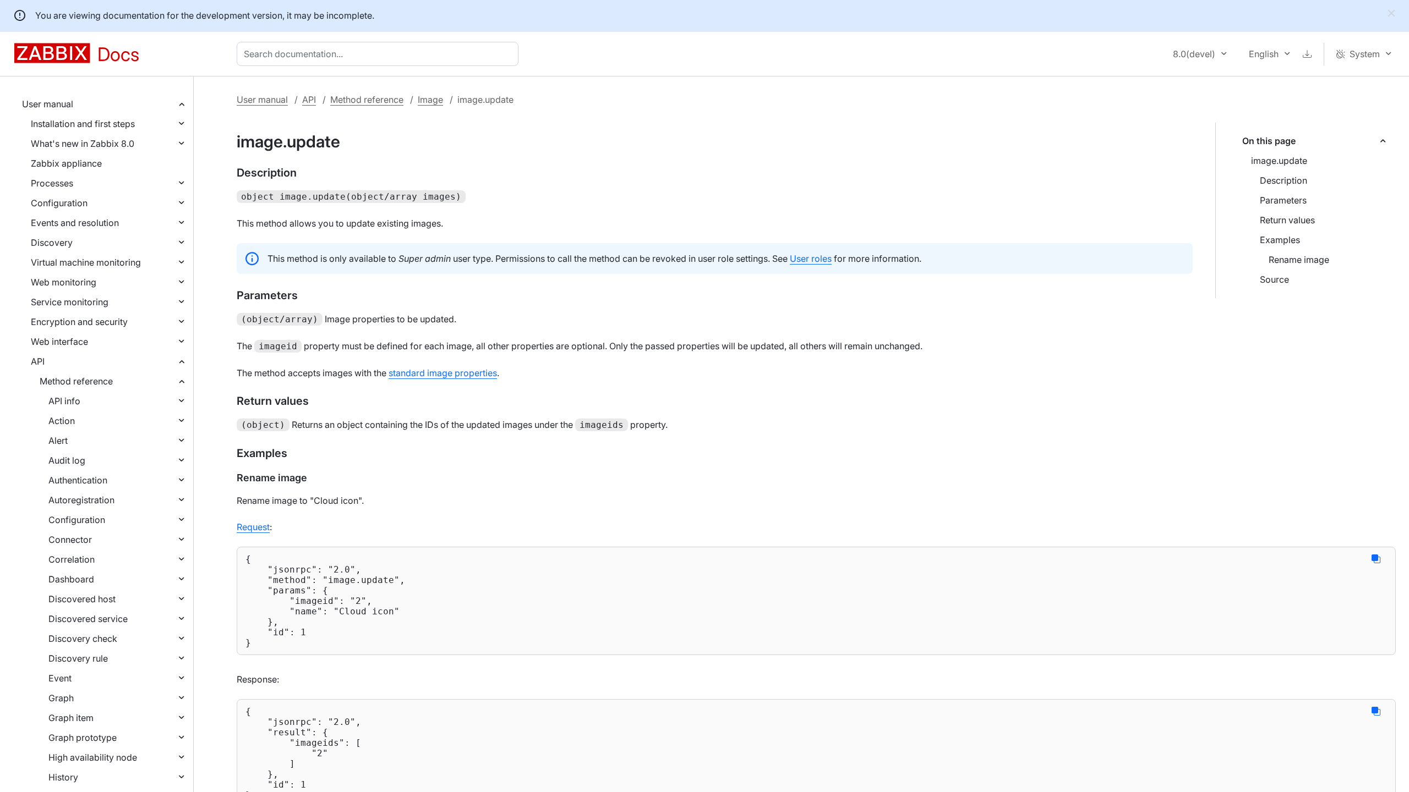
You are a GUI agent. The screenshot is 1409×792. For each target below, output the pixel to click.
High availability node (92, 757)
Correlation (71, 559)
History (63, 777)
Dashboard (71, 579)
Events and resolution (75, 222)
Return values (1287, 220)
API (38, 361)
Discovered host (82, 598)
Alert (58, 440)
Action (61, 420)
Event (60, 678)
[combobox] (380, 53)
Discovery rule (78, 658)
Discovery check (82, 638)
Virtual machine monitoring (86, 262)
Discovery (52, 242)
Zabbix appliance (66, 163)
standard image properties (443, 372)
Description (1283, 180)
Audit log (66, 460)
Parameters (1283, 200)
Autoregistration (81, 499)
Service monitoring (69, 301)
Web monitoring (63, 282)
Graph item (71, 717)
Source (1274, 279)
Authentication (77, 480)
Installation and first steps (83, 123)
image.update (1279, 160)
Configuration (59, 202)
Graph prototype (82, 737)
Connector (70, 539)
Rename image (1299, 259)
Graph (61, 697)
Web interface (59, 341)
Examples (1280, 239)
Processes (52, 183)
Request (253, 526)
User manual (47, 103)
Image (430, 99)
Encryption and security (79, 321)
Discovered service (88, 618)
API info (64, 400)
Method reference (76, 381)
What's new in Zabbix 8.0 (82, 143)
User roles (811, 258)
